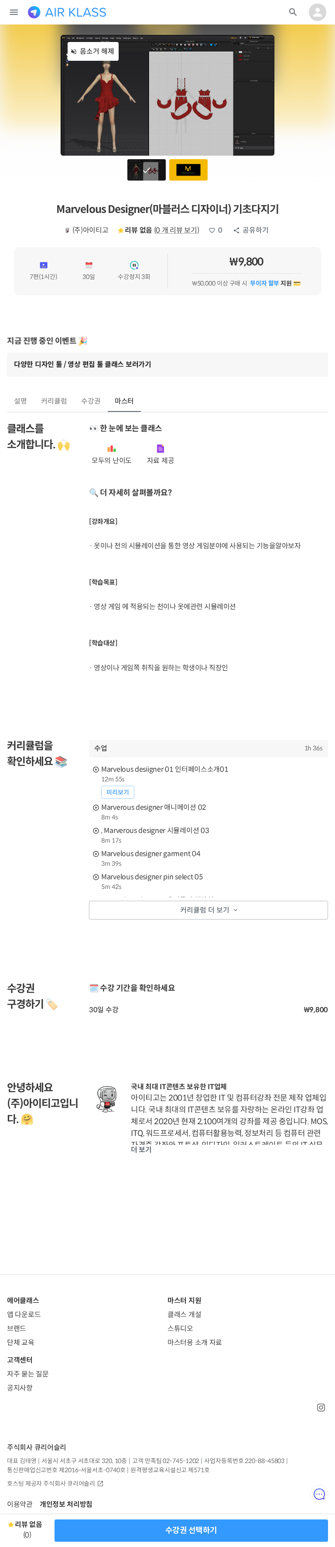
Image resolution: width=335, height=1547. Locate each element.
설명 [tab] (20, 401)
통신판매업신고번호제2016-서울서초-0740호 (66, 1470)
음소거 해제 (97, 51)
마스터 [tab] (124, 401)
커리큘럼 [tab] (54, 401)
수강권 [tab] (91, 401)
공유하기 (256, 230)
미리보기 (117, 792)
